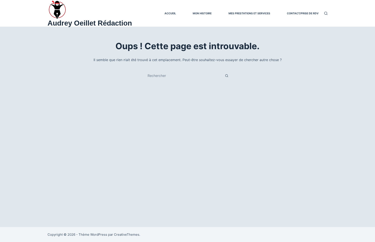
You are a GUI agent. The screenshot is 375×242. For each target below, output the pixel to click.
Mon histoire (202, 13)
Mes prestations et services (249, 13)
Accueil (170, 13)
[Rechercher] (325, 13)
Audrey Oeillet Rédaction (90, 23)
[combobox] (183, 75)
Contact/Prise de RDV (303, 13)
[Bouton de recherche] (226, 75)
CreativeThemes (126, 234)
